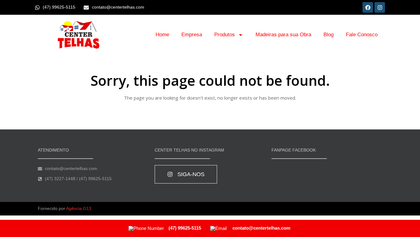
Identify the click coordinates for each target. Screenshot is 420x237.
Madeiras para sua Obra (283, 35)
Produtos (224, 35)
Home (162, 35)
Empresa (191, 35)
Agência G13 (78, 208)
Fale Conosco (362, 35)
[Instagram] (379, 7)
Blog (328, 35)
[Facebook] (368, 7)
